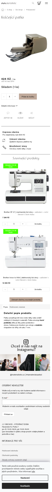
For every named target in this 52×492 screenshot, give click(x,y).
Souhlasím (25, 485)
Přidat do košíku (28, 96)
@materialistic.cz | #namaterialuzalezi (26, 374)
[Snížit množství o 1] (3, 97)
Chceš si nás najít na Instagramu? (26, 348)
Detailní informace (8, 105)
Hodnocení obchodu (10, 450)
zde (33, 471)
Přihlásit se (8, 414)
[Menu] (46, 3)
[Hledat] (33, 3)
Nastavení (25, 477)
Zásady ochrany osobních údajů (14, 459)
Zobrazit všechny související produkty (26, 299)
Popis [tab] (5, 307)
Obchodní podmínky (10, 455)
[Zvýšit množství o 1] (15, 97)
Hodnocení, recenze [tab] (17, 307)
